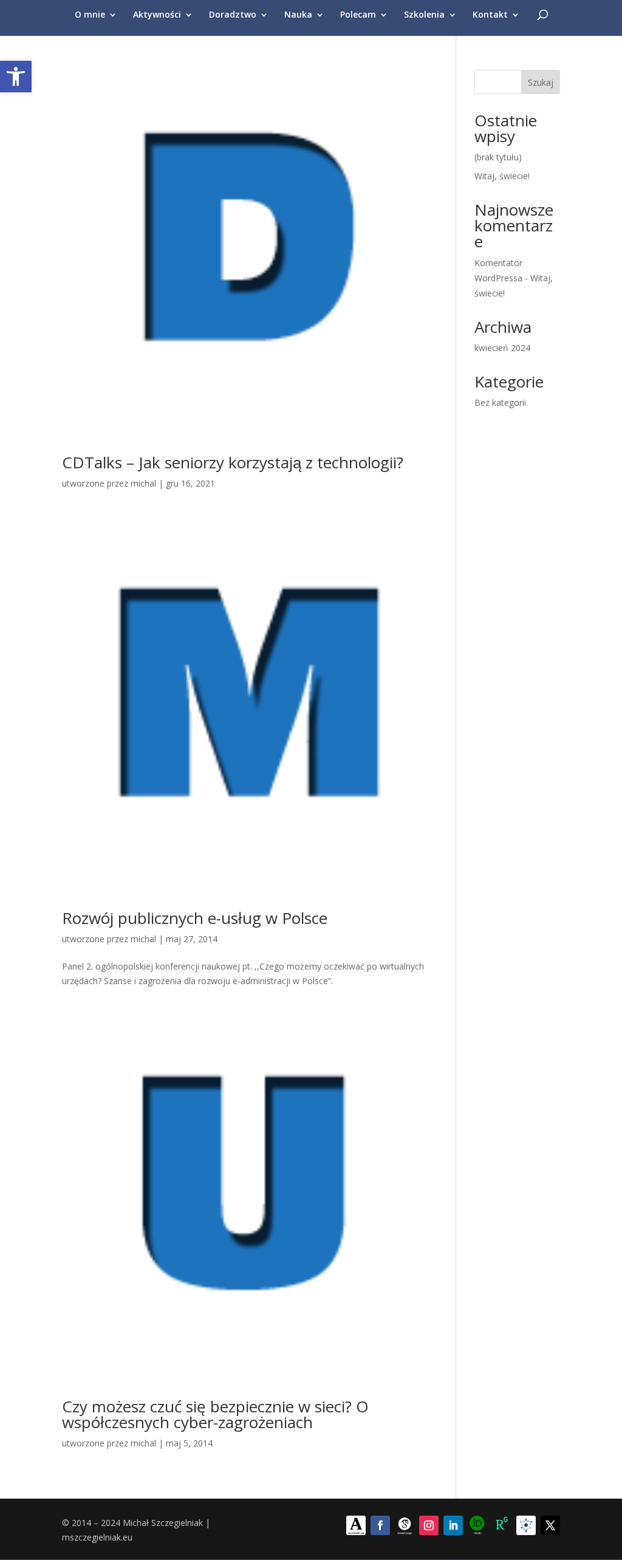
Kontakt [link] (490, 15)
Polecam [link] (358, 15)
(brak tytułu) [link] (498, 157)
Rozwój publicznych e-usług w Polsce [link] (194, 918)
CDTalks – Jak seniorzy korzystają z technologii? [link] (232, 462)
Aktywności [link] (157, 15)
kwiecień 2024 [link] (502, 348)
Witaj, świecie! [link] (502, 176)
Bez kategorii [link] (500, 402)
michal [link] (143, 483)
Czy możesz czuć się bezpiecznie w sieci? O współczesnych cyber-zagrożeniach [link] (215, 1414)
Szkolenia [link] (424, 15)
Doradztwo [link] (232, 15)
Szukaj (540, 82)
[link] (16, 76)
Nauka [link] (298, 15)
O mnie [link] (90, 15)
